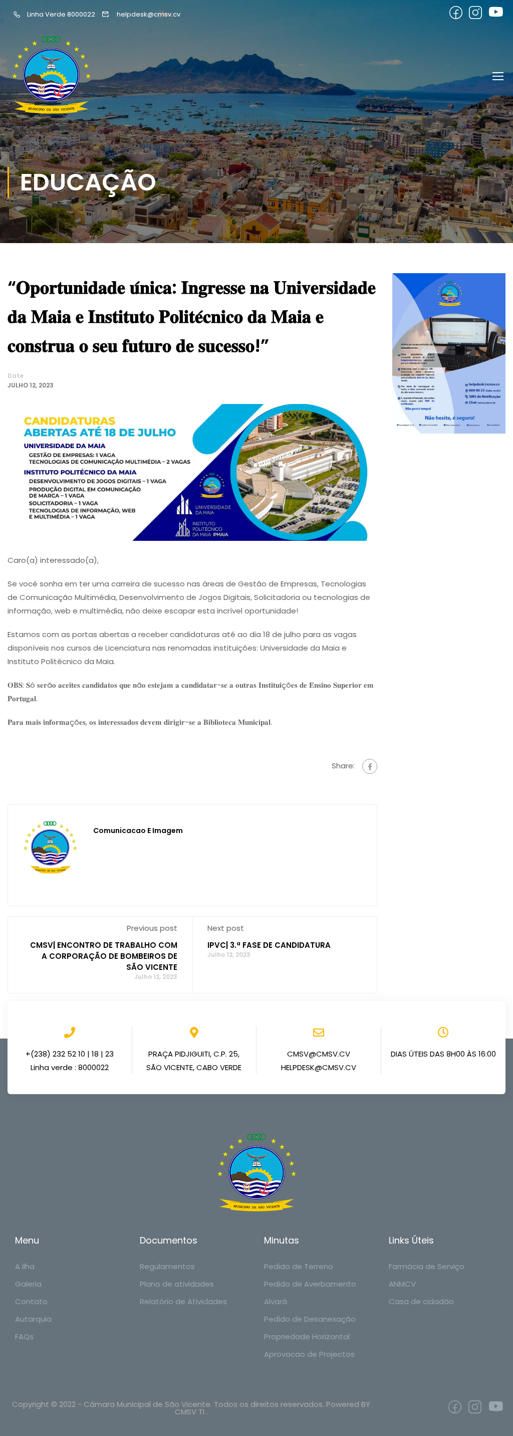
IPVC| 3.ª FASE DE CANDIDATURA (269, 945)
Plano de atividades (177, 1284)
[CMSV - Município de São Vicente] (53, 75)
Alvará (275, 1301)
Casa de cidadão (421, 1301)
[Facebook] (369, 766)
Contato (31, 1301)
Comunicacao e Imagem (138, 831)
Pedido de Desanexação (310, 1319)
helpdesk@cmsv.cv (148, 14)
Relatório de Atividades (183, 1301)
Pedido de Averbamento (310, 1284)
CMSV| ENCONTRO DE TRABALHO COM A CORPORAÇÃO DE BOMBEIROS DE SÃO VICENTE (103, 956)
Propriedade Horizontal (307, 1336)
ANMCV (402, 1284)
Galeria (28, 1284)
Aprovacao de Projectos (309, 1354)
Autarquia (33, 1319)
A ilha (25, 1266)
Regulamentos (167, 1266)
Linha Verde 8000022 (61, 14)
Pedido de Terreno (298, 1266)
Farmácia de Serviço (426, 1266)
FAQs (24, 1336)
